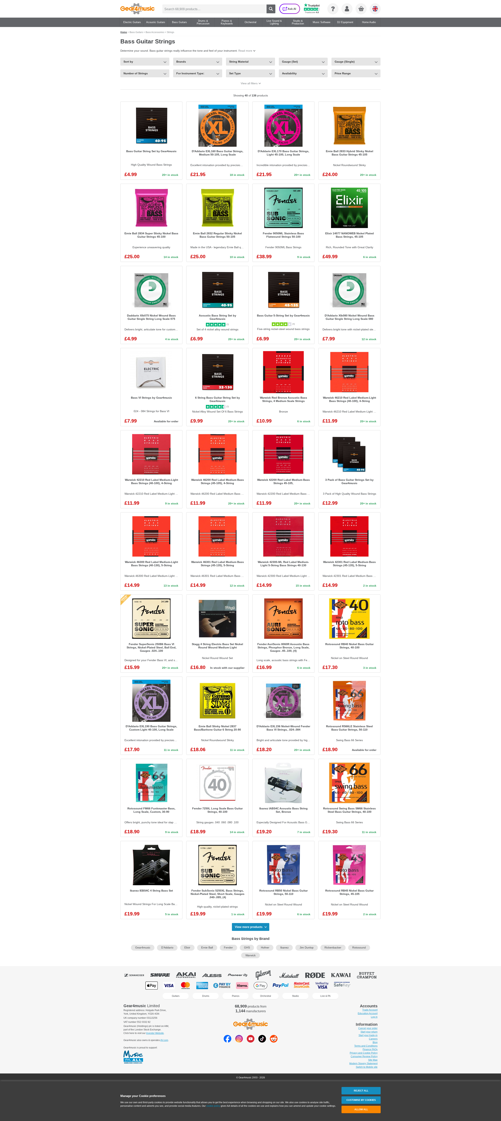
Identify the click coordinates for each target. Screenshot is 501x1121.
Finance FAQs (370, 1049)
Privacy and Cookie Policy (364, 1053)
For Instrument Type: (190, 73)
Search (271, 8)
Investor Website (155, 1033)
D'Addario (167, 947)
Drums (205, 996)
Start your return (369, 1031)
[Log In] (347, 9)
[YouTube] (250, 1041)
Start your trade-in (368, 1035)
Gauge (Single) (345, 61)
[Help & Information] (333, 9)
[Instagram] (239, 1041)
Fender (228, 947)
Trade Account (370, 1010)
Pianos (235, 996)
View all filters (249, 83)
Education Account (368, 1013)
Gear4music (142, 947)
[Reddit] (274, 1041)
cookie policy (213, 1106)
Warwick (250, 955)
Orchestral (265, 996)
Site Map (373, 1060)
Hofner (265, 947)
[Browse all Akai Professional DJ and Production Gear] (189, 975)
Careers (373, 1038)
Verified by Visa (322, 985)
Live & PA (325, 996)
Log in (374, 1017)
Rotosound (359, 947)
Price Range (343, 73)
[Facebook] (227, 1041)
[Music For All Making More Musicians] (133, 1057)
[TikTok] (262, 1041)
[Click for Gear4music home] (137, 8)
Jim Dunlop (307, 947)
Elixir (187, 947)
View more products (248, 927)
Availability (289, 73)
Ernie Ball (207, 947)
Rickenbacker (332, 947)
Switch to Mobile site (367, 1067)
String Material (239, 61)
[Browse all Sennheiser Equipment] (137, 975)
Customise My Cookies (361, 1100)
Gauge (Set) (290, 61)
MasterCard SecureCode (302, 985)
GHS (247, 947)
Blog (375, 1042)
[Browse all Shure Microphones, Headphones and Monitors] (163, 975)
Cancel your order (368, 1028)
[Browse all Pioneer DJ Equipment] (240, 975)
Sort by (128, 61)
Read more (245, 50)
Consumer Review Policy (364, 1056)
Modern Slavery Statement (363, 1063)
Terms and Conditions (366, 1046)
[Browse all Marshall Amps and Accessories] (292, 975)
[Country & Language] (375, 9)
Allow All (361, 1109)
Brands (181, 61)
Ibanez (284, 947)
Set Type (235, 73)
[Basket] (361, 9)
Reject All (361, 1090)
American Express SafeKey (342, 985)
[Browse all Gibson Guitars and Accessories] (266, 975)
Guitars (175, 996)
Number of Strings (135, 73)
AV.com (164, 1040)
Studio (295, 996)
